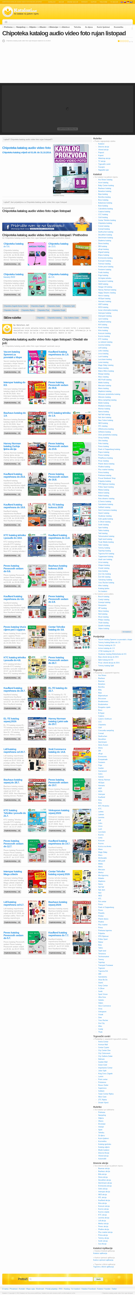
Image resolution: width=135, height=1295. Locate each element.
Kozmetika (118, 27)
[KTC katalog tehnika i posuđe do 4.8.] (13, 677)
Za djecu (89, 27)
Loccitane (102, 832)
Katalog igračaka (104, 1144)
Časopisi (101, 167)
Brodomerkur (103, 704)
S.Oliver (101, 988)
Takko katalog (103, 530)
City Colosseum (104, 1053)
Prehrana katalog (104, 475)
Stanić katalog (103, 513)
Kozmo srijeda (103, 1212)
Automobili (102, 1159)
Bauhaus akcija (104, 1171)
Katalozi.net (23, 325)
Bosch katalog (103, 597)
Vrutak (100, 1015)
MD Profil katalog (104, 380)
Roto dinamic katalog (106, 499)
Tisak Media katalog (106, 542)
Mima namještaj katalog (107, 400)
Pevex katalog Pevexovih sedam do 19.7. (58, 782)
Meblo (100, 864)
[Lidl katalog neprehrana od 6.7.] (13, 921)
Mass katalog (103, 377)
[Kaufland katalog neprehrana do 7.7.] (57, 952)
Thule (100, 1032)
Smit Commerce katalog (107, 510)
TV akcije (114, 2)
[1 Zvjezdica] (119, 41)
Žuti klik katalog (104, 577)
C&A (100, 728)
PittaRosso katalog (105, 458)
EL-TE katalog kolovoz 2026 (56, 506)
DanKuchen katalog (105, 232)
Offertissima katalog (106, 429)
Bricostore (102, 699)
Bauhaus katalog (104, 188)
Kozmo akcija (103, 1209)
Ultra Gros (102, 997)
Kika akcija (102, 1203)
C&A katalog (103, 217)
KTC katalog (103, 339)
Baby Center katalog (106, 185)
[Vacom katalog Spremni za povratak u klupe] (13, 371)
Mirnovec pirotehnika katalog (109, 394)
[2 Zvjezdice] (121, 41)
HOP (100, 788)
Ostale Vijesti (103, 1103)
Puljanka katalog (104, 481)
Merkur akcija (103, 1224)
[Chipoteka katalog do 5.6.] (13, 263)
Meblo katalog (103, 383)
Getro (100, 774)
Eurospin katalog (104, 261)
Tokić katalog (103, 545)
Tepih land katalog (105, 539)
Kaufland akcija (104, 1200)
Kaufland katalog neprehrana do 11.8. (59, 536)
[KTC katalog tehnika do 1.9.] (57, 432)
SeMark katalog (104, 507)
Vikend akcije (72, 2)
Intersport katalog (105, 316)
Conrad (101, 733)
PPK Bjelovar (103, 936)
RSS (60, 1289)
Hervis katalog (103, 296)
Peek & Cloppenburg (106, 907)
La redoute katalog (105, 342)
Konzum (101, 841)
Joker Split (102, 1071)
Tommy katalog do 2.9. (107, 645)
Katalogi (125, 2)
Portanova (102, 1082)
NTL (99, 899)
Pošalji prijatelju (51, 1289)
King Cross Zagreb (105, 1074)
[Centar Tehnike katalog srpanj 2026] (57, 891)
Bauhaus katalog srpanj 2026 (57, 903)
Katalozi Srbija (128, 2)
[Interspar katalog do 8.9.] (13, 402)
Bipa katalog (103, 194)
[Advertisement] (67, 62)
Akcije (61, 2)
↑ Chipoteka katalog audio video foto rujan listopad (117, 1293)
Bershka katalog (104, 197)
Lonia (100, 838)
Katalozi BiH (131, 2)
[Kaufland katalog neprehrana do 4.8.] (13, 616)
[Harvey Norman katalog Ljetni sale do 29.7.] (57, 738)
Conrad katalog (104, 229)
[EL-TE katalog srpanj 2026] (13, 738)
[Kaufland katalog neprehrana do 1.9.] (57, 371)
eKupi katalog (103, 249)
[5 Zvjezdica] (128, 41)
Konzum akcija (104, 1206)
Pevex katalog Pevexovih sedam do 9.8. (13, 568)
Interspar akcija (104, 1192)
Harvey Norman (104, 780)
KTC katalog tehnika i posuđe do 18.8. (15, 536)
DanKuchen (102, 736)
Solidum (101, 1091)
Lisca (100, 826)
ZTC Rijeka (102, 1100)
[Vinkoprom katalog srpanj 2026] (57, 829)
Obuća (43, 27)
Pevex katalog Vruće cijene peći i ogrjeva (15, 628)
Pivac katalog (103, 461)
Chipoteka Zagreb (37, 306)
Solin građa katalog (105, 519)
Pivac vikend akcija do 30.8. (109, 663)
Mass (100, 855)
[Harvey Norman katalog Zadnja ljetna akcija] (13, 463)
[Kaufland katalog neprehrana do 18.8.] (13, 524)
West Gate (102, 1097)
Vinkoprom (102, 1012)
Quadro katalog (104, 626)
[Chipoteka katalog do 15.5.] (57, 263)
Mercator (101, 870)
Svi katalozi (102, 591)
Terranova (102, 954)
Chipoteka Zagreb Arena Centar (16, 306)
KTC (100, 809)
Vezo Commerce (104, 1006)
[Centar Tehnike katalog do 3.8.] (57, 646)
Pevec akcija (103, 1226)
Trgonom (101, 968)
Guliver (101, 777)
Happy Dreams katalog (107, 293)
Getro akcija (102, 1189)
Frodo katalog (103, 272)
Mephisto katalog (104, 391)
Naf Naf (101, 887)
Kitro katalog (103, 330)
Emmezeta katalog (105, 258)
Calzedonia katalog (105, 209)
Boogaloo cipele (104, 707)
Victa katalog (103, 562)
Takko (100, 948)
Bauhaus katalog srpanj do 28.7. (13, 781)
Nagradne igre (103, 170)
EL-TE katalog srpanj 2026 (11, 720)
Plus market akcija (105, 1232)
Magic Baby (102, 852)
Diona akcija (103, 1177)
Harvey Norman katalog (107, 290)
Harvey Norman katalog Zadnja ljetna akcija (12, 446)
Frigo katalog (103, 275)
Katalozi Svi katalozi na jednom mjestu (20, 11)
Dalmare (101, 1059)
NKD (100, 896)
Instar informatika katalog (108, 310)
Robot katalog (103, 496)
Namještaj (20, 27)
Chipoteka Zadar (53, 306)
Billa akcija (102, 1174)
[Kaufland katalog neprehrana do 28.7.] (13, 707)
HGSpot (101, 783)
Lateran (101, 815)
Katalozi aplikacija (100, 1253)
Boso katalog (103, 200)
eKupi (100, 754)
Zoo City (101, 1023)
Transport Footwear (105, 965)
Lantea (100, 812)
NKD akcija (102, 1195)
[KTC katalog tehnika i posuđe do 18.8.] (13, 554)
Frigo (100, 765)
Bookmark (40, 1289)
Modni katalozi (103, 1150)
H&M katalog (103, 284)
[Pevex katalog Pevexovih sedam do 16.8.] (57, 493)
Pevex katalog (103, 455)
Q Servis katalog (104, 501)
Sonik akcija (103, 1241)
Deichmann (102, 742)
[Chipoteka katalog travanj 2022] (13, 293)
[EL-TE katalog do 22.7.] (57, 707)
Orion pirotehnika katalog (107, 435)
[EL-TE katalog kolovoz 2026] (57, 524)
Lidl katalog (102, 348)
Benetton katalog (104, 191)
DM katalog (102, 246)
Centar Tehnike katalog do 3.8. (56, 628)
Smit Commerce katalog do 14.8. (57, 750)
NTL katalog (102, 426)
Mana (100, 849)
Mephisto (101, 881)
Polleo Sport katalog (106, 487)
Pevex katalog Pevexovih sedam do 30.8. (58, 385)
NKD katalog (103, 423)
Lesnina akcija (103, 1218)
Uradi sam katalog (105, 559)
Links (100, 823)
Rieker (100, 942)
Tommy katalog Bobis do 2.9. (109, 642)
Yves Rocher (103, 1020)
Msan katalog (103, 617)
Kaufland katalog (104, 322)
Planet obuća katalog (106, 464)
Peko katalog (103, 443)
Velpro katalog (103, 628)
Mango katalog (103, 374)
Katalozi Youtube (103, 1289)
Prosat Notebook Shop (106, 478)
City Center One (104, 1050)
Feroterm (101, 762)
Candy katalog (103, 599)
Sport (100, 1130)
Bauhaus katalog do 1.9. (15, 414)
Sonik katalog (103, 525)
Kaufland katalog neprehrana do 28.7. (14, 689)
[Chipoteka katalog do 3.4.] (57, 293)
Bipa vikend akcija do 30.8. (108, 657)
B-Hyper (101, 713)
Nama (100, 884)
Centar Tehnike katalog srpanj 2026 (59, 873)
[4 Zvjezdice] (125, 41)
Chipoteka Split (69, 306)
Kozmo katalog (104, 336)
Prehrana (8, 27)
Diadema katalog (104, 241)
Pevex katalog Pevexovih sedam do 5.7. (13, 935)
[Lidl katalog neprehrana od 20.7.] (13, 768)
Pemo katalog (103, 446)
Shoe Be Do (102, 980)
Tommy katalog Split (106, 666)
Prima (100, 928)
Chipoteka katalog (67, 129)
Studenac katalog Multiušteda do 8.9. (112, 654)
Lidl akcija (102, 1221)
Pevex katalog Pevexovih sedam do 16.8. (58, 477)
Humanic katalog (104, 301)
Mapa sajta (30, 1289)
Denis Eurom (103, 745)
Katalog (67, 1289)
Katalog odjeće (104, 1147)
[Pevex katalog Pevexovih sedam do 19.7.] (57, 799)
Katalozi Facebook (89, 1289)
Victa (100, 1009)
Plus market (102, 925)
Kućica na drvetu (104, 846)
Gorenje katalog (104, 602)
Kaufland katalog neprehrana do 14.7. (59, 842)
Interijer (101, 1127)
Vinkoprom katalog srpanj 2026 (58, 811)
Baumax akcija (104, 1168)
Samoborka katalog (105, 504)
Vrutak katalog (103, 568)
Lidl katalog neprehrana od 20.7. (14, 750)
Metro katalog (103, 388)
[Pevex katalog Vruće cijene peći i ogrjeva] (13, 646)
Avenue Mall (103, 1045)
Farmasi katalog (104, 264)
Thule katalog (103, 623)
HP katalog (102, 608)
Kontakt (22, 1289)
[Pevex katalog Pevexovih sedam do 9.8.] (13, 585)
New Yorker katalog (105, 420)
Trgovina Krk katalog (106, 554)
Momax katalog (104, 409)
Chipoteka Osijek (58, 310)
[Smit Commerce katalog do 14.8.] (57, 768)
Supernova (102, 1088)
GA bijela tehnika (104, 278)
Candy (100, 1029)
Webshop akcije (104, 158)
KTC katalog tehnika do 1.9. (59, 414)
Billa (100, 690)
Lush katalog (103, 356)
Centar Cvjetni (103, 1047)
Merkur (100, 872)
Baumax (101, 681)
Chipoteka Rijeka (27, 310)
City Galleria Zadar (71, 318)
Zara (100, 1017)
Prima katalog (103, 472)
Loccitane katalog (105, 359)
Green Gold (102, 1065)
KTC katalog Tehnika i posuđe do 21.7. (15, 813)
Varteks (101, 1000)
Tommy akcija (103, 1238)
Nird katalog (102, 614)
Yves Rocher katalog (106, 583)
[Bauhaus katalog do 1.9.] (13, 432)
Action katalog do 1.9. (106, 648)
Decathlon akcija (104, 1180)
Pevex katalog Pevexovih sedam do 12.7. (13, 843)
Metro (100, 867)
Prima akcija (103, 1235)
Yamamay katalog (105, 580)
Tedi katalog (102, 533)
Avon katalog (103, 183)
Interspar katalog (104, 313)
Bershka (101, 687)
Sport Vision (103, 994)
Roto (100, 945)
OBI (99, 974)
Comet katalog (103, 226)
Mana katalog (103, 368)
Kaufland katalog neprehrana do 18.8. (14, 506)
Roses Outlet (103, 1085)
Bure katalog (103, 206)
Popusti (84, 2)
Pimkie (100, 916)
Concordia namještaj (106, 730)
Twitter (114, 1289)
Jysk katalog (103, 319)
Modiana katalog (104, 406)
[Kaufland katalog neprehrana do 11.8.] (57, 554)
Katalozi (52, 2)
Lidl (99, 820)
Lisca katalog (103, 354)
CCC (100, 722)
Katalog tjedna (103, 588)
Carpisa (101, 716)
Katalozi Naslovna (7, 22)
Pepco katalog (103, 452)
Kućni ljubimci (103, 27)
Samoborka (102, 977)
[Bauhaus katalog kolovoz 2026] (57, 585)
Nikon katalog (103, 611)
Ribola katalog (103, 490)
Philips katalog (103, 620)
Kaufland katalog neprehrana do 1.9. (58, 353)
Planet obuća (103, 919)
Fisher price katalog (105, 267)
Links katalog (103, 351)
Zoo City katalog (104, 574)
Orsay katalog (103, 438)
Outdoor (66, 27)
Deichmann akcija (105, 1183)
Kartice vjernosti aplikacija (103, 1260)
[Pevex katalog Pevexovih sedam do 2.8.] (57, 616)
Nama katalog (103, 412)
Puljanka (101, 933)
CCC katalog (103, 214)
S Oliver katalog (104, 522)
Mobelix (101, 878)
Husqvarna (102, 605)
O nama (5, 1289)
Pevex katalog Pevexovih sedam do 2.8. (58, 599)
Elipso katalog (103, 255)
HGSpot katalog (104, 299)
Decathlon (102, 739)
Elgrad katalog (103, 252)
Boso (100, 710)
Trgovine (103, 2)
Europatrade (102, 759)
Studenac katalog (105, 516)
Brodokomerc (103, 701)
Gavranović (102, 771)
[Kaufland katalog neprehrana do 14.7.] (57, 860)
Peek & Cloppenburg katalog (109, 449)
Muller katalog (103, 403)
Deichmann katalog (105, 238)
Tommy (101, 959)
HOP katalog (103, 304)
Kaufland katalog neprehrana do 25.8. (14, 475)
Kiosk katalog (103, 327)
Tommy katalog (104, 548)
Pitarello (101, 913)
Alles (100, 1026)
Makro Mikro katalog (106, 371)
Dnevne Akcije (103, 1153)
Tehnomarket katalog (106, 536)
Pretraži (23, 1279)
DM (99, 751)
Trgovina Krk (103, 971)
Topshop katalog (104, 551)
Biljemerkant (103, 696)
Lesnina (101, 817)
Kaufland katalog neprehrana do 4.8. (14, 597)
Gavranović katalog (105, 281)
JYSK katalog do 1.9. (106, 651)
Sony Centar (103, 986)
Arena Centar (103, 1042)
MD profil (101, 861)
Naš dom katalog (104, 417)
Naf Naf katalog (104, 414)
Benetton (101, 684)
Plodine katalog (104, 467)
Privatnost (14, 1289)
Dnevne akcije (103, 147)
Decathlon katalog (105, 235)
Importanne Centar (105, 1068)
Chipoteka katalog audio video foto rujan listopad (64, 33)
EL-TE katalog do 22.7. (57, 689)
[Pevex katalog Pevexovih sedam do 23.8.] (57, 463)
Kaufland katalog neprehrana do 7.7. (58, 934)
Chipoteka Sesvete (11, 310)
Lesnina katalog (104, 345)
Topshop (101, 962)
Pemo (100, 904)
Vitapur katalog (104, 565)
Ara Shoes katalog (105, 180)
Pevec (100, 910)
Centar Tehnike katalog (107, 220)
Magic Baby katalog (105, 365)
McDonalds (102, 858)
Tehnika (77, 27)
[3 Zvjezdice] (123, 41)
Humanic (101, 786)
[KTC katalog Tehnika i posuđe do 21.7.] (13, 829)
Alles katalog (103, 585)
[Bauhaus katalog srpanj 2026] (57, 921)
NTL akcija (102, 1197)
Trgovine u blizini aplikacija (103, 1267)
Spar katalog (103, 528)
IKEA (100, 791)
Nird (99, 893)
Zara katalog (103, 571)
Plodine (101, 922)
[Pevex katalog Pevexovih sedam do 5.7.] (13, 952)
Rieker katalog (103, 493)
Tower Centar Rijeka (106, 1094)
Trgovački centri (104, 164)
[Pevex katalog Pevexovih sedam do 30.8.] (57, 402)
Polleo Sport (103, 939)
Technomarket (103, 957)
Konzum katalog (104, 333)
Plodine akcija (103, 1229)
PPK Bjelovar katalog (106, 484)
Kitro (100, 803)
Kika (100, 800)
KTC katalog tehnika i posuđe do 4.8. (15, 659)
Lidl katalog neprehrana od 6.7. (14, 903)
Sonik (100, 991)
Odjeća (32, 27)
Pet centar (102, 901)
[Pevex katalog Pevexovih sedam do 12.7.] (13, 860)
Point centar (102, 1079)
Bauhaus (101, 678)
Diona (100, 748)
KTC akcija (102, 1215)
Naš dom (101, 890)
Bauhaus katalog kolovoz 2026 (57, 567)
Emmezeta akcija (105, 1186)
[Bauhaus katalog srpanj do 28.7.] (13, 799)
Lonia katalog (103, 362)
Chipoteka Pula (43, 310)
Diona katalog (103, 243)
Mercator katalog (104, 385)
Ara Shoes (102, 675)
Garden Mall (102, 1062)
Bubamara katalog (105, 203)
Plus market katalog (106, 470)
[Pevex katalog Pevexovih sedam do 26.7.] (57, 677)
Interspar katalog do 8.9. (14, 383)
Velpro (100, 1003)
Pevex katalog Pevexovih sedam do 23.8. (58, 446)
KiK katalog (102, 325)
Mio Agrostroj (103, 875)
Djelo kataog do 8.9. (106, 660)
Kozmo (101, 835)
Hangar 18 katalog (105, 287)
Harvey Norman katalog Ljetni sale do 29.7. (58, 721)
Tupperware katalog (105, 557)
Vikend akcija (103, 1156)
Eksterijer (54, 27)
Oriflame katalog (104, 432)
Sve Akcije (102, 1244)
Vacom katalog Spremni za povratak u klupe (13, 354)
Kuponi (94, 2)
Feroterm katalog (104, 270)
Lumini (100, 1076)
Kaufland (101, 797)
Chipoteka (40, 318)
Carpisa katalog (104, 212)
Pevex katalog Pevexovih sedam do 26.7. (58, 660)
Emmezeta (102, 757)
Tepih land (102, 951)
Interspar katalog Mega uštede (13, 873)
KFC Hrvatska (103, 806)
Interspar (101, 794)
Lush (100, 829)
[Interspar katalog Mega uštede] (13, 891)
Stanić (100, 983)
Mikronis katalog (104, 397)
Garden (101, 768)
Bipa (100, 693)
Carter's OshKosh (105, 719)
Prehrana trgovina (105, 930)
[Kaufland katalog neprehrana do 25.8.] (13, 493)
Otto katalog (103, 441)
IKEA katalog (103, 307)
